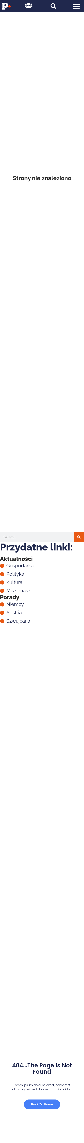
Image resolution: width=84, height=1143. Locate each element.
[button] (76, 6)
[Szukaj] (79, 537)
